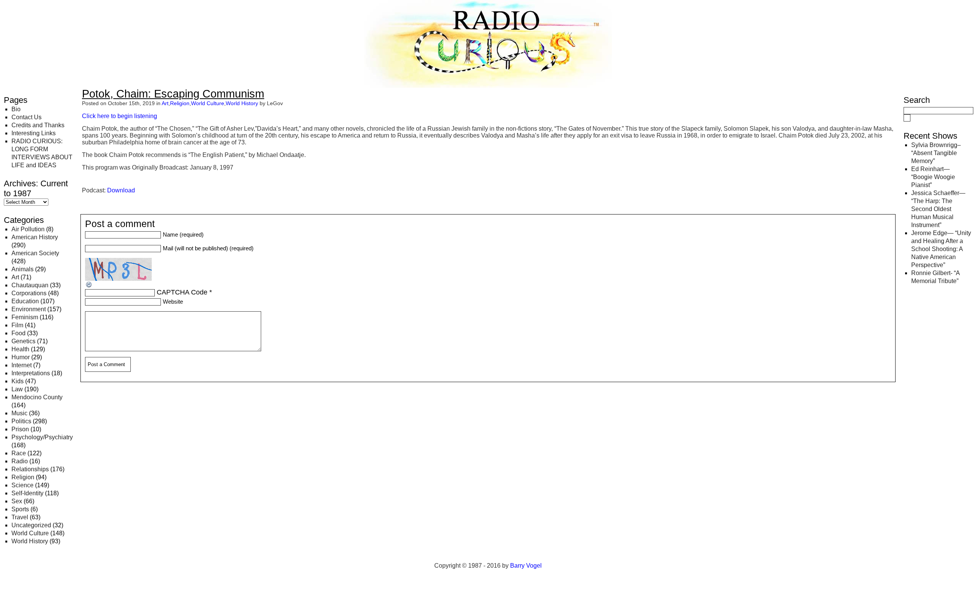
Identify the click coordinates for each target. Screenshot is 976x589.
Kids (17, 381)
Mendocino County (37, 397)
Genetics (23, 341)
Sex (16, 501)
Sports (20, 509)
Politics (21, 421)
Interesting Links (33, 133)
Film (17, 325)
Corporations (29, 293)
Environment (28, 309)
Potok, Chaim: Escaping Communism (173, 94)
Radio (19, 461)
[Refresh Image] (89, 286)
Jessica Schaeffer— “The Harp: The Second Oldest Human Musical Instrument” (938, 209)
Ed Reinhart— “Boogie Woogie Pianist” (933, 177)
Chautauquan (29, 285)
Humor (20, 357)
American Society (35, 253)
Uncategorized (31, 525)
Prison (20, 429)
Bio (16, 109)
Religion (22, 477)
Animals (22, 269)
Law (17, 389)
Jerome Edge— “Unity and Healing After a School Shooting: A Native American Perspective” (941, 249)
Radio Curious (46, 14)
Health (20, 349)
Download (121, 190)
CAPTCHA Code (182, 292)
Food (18, 333)
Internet (21, 365)
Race (18, 453)
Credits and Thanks (37, 125)
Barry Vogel (526, 565)
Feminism (24, 317)
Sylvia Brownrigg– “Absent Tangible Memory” (936, 153)
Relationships (30, 469)
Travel (19, 517)
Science (22, 485)
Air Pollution (28, 229)
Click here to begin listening (119, 116)
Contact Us (26, 117)
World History (29, 541)
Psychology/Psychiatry (42, 437)
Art (15, 277)
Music (19, 413)
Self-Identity (27, 493)
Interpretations (30, 373)
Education (25, 301)
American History (34, 237)
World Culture (30, 533)
